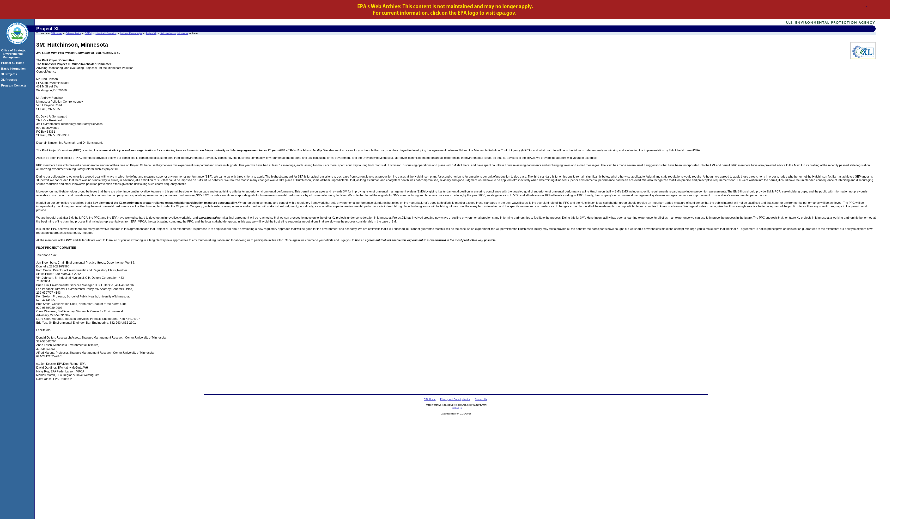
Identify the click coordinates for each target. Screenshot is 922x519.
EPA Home (56, 33)
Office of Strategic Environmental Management (14, 54)
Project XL (151, 33)
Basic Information (14, 68)
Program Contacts (14, 85)
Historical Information (106, 33)
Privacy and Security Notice (455, 399)
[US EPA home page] (17, 47)
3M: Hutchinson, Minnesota (174, 33)
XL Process (10, 79)
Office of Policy (73, 33)
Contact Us (481, 399)
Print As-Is (456, 408)
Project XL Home (13, 63)
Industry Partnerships (131, 33)
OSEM (88, 33)
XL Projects (10, 74)
